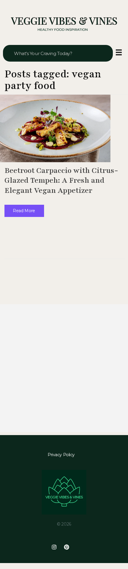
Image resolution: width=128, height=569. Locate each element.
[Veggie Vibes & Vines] (64, 24)
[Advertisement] (64, 368)
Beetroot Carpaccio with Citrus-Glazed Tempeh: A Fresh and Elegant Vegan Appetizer (61, 180)
